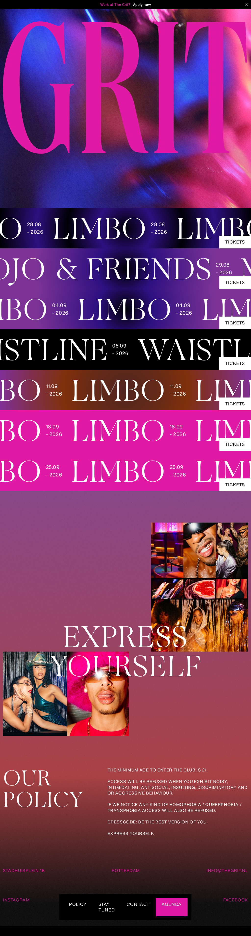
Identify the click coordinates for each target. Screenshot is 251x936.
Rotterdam (126, 870)
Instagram (16, 900)
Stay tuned (107, 907)
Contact (138, 904)
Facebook (235, 900)
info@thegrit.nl (227, 870)
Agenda (172, 904)
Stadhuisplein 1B (24, 870)
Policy (78, 904)
